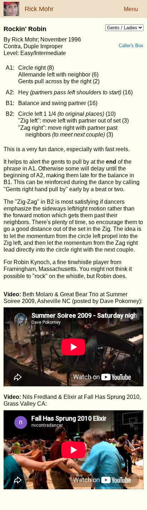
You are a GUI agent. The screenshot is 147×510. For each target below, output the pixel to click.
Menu (131, 9)
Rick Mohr (39, 9)
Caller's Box (134, 45)
